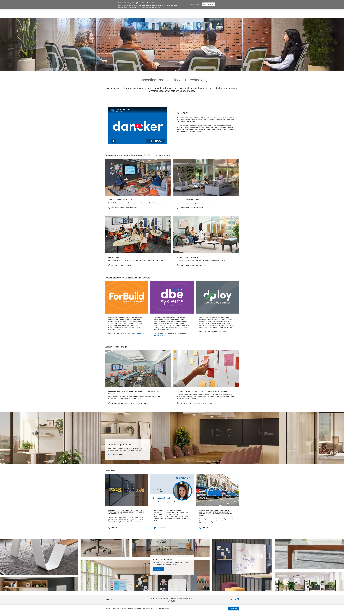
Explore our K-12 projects (121, 265)
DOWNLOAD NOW (117, 454)
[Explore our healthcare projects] (206, 234)
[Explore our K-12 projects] (138, 234)
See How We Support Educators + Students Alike (129, 403)
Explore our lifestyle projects (191, 208)
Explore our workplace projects (124, 208)
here (224, 331)
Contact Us (108, 599)
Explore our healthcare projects (192, 265)
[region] (172, 4)
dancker (174, 601)
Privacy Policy (172, 600)
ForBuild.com (140, 333)
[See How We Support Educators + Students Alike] (138, 368)
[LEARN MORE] (126, 490)
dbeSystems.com (159, 335)
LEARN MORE (115, 527)
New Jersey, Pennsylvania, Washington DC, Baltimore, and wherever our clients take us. (171, 598)
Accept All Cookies (208, 4)
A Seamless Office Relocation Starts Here (195, 403)
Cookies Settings (195, 4)
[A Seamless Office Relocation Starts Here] (206, 368)
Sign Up (158, 569)
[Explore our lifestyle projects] (206, 177)
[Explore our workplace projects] (138, 177)
